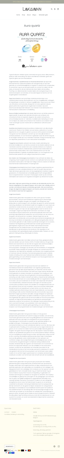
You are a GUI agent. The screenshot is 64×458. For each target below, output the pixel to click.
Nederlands (9, 446)
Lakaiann (47, 450)
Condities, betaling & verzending (14, 414)
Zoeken (14, 412)
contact (6, 412)
